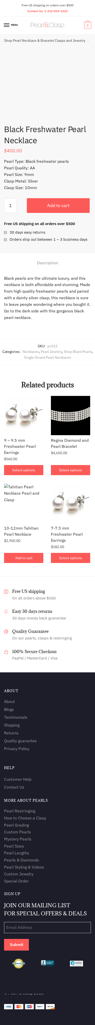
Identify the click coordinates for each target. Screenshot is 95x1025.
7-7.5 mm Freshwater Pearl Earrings (67, 534)
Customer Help (17, 779)
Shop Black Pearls (78, 351)
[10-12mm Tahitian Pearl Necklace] (23, 503)
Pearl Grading (16, 825)
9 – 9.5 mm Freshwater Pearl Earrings (20, 446)
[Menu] (7, 25)
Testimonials (15, 717)
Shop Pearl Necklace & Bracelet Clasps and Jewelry (44, 40)
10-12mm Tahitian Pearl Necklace (21, 531)
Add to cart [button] (23, 558)
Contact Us (14, 787)
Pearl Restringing (19, 810)
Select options (23, 470)
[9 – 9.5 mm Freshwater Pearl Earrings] (23, 415)
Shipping (12, 725)
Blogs (9, 709)
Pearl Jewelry (51, 351)
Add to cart (58, 205)
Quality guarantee (20, 740)
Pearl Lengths (16, 852)
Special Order (16, 880)
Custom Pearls (17, 831)
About (9, 701)
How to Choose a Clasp (25, 817)
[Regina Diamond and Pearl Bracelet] (70, 415)
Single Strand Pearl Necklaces (47, 357)
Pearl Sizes (14, 846)
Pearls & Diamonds (21, 859)
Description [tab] (47, 262)
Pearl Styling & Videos (24, 867)
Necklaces (31, 351)
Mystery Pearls (17, 838)
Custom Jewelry (18, 873)
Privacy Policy (16, 748)
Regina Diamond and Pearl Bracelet (70, 443)
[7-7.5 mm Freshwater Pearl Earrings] (70, 503)
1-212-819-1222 (56, 11)
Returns (11, 732)
